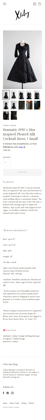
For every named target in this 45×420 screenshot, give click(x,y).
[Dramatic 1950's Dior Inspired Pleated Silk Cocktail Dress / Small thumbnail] (6, 94)
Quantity (6, 157)
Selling (23, 403)
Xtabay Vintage (9, 125)
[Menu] (4, 4)
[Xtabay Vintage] (22, 15)
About (5, 403)
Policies (31, 403)
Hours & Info (14, 403)
